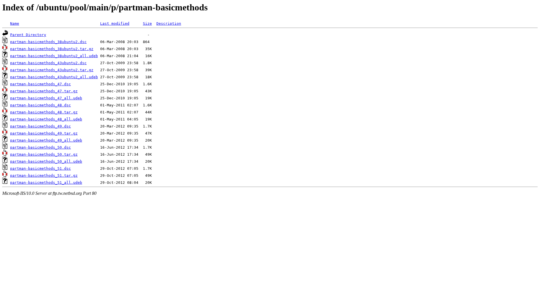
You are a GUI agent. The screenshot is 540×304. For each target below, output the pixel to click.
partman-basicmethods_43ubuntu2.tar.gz (51, 70)
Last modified (114, 23)
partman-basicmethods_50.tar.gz (44, 154)
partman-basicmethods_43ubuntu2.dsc (48, 63)
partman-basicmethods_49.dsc (40, 126)
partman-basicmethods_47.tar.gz (44, 91)
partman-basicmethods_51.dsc (40, 168)
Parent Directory (28, 35)
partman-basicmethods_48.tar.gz (44, 112)
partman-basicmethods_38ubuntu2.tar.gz (51, 49)
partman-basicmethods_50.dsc (40, 147)
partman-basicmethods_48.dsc (40, 105)
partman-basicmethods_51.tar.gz (44, 175)
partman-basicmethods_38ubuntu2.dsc (48, 42)
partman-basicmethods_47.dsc (40, 84)
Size (147, 23)
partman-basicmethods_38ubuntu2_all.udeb (54, 56)
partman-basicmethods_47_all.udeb (46, 98)
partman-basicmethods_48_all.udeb (46, 119)
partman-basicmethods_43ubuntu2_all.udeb (54, 77)
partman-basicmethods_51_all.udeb (46, 182)
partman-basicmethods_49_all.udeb (46, 140)
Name (14, 23)
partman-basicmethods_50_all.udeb (46, 161)
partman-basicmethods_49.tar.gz (44, 133)
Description (168, 23)
